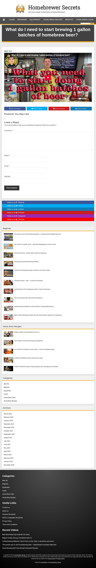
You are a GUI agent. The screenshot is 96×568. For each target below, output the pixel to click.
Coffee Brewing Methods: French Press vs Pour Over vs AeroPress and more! (28, 541)
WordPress (44, 562)
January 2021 (8, 461)
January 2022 (8, 420)
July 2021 (7, 441)
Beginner (22, 19)
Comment (8, 130)
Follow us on (15, 202)
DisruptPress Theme (55, 562)
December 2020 (9, 465)
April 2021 (7, 451)
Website (7, 176)
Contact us (6, 507)
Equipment (35, 19)
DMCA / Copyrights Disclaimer (12, 517)
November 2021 (9, 427)
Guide (12, 19)
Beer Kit (69, 19)
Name (7, 155)
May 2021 (7, 448)
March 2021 (8, 454)
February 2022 (8, 417)
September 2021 (9, 434)
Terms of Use (51, 558)
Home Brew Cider (84, 19)
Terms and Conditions (10, 524)
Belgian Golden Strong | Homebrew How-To (17, 538)
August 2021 (8, 437)
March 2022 (8, 414)
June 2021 (7, 444)
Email (7, 166)
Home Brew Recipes (52, 19)
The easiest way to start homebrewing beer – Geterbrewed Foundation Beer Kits (29, 545)
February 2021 (8, 458)
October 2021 (8, 431)
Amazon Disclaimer (9, 514)
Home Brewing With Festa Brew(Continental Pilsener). (20, 548)
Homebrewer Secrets (54, 7)
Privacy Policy (7, 521)
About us (5, 511)
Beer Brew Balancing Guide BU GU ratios (16, 534)
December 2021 (9, 424)
